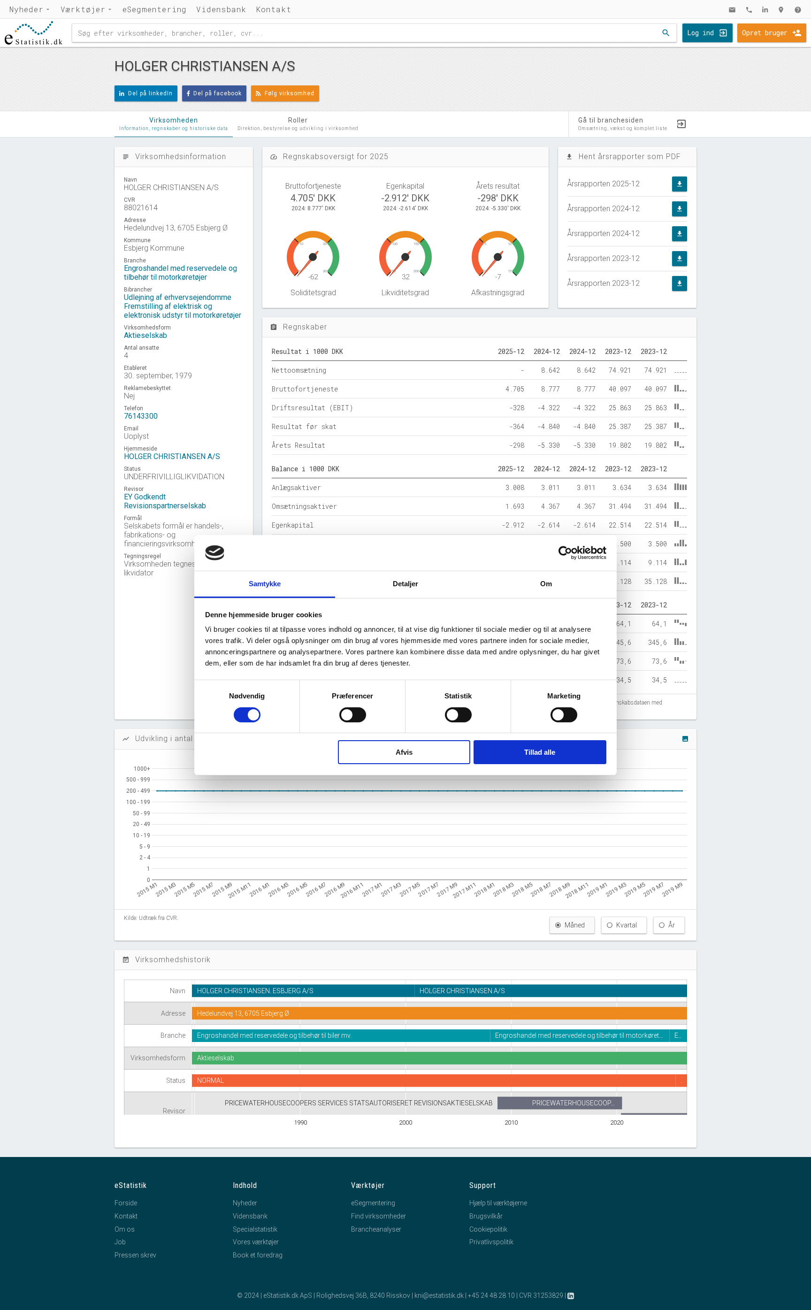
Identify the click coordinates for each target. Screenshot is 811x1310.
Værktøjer (83, 9)
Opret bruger (765, 32)
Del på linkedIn (150, 93)
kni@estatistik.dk (439, 1295)
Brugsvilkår (486, 1216)
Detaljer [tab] (406, 584)
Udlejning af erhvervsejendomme (177, 297)
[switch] (352, 714)
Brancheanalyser (376, 1229)
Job (120, 1242)
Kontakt (273, 9)
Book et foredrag (258, 1255)
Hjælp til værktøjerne (498, 1203)
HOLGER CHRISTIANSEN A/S (172, 456)
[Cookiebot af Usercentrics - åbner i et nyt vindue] (565, 553)
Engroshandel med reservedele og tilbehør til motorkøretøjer (180, 273)
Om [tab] (546, 584)
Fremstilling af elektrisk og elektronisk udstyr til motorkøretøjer (182, 311)
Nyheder (26, 9)
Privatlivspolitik (491, 1242)
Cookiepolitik (488, 1229)
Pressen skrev (135, 1255)
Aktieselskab (145, 335)
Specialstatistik (255, 1229)
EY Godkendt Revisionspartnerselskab (165, 501)
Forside (126, 1203)
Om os (125, 1229)
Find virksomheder (378, 1216)
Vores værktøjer (256, 1242)
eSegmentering (154, 9)
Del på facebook (217, 93)
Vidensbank (221, 9)
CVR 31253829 (541, 1295)
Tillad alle (539, 752)
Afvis (404, 752)
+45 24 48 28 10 (491, 1295)
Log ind (700, 32)
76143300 (141, 416)
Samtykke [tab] (265, 584)
